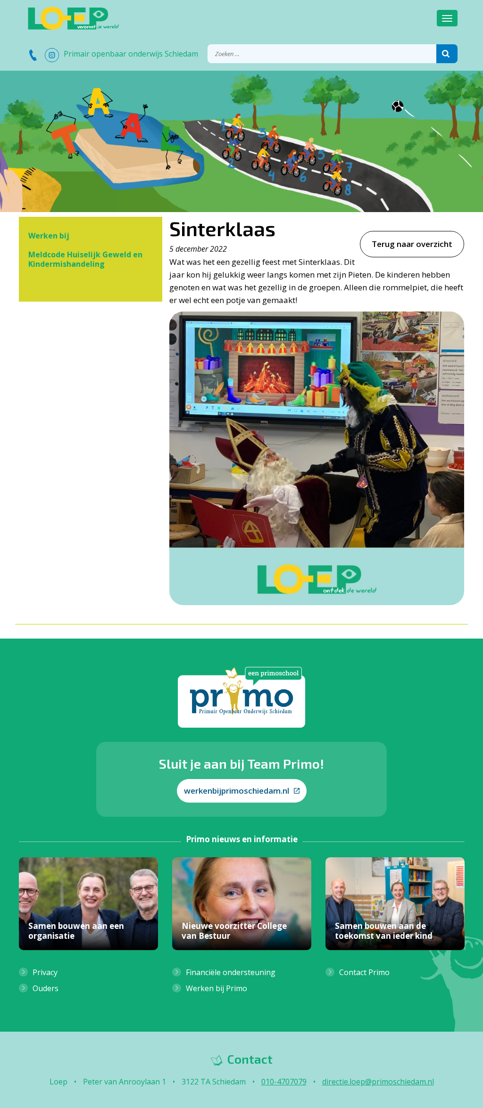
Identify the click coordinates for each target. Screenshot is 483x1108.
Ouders (45, 988)
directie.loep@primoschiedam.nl (378, 1081)
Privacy (45, 972)
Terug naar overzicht (412, 243)
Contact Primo (364, 972)
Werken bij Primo (216, 988)
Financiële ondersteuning (230, 972)
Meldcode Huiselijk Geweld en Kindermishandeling (85, 259)
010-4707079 (284, 1081)
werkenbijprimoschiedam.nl (236, 790)
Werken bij (48, 235)
